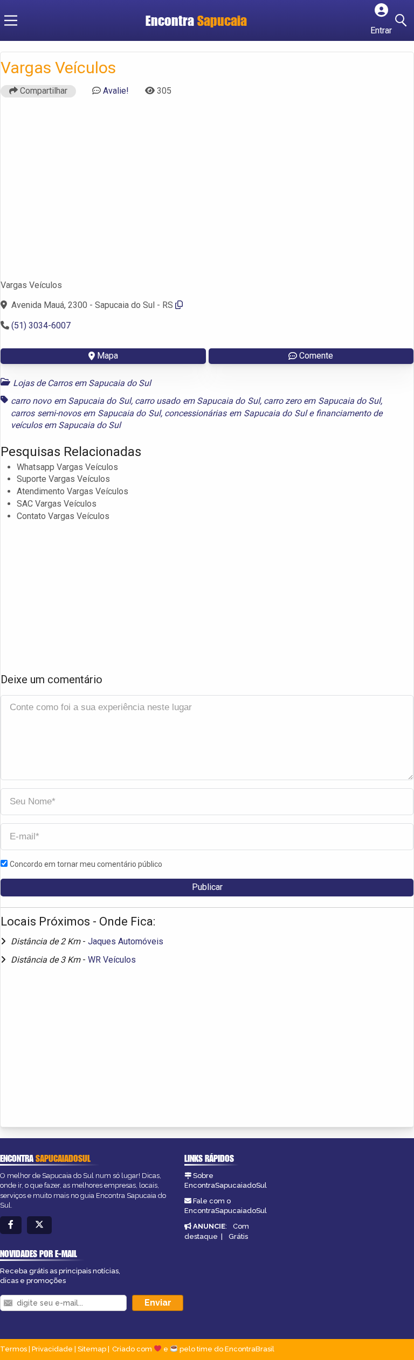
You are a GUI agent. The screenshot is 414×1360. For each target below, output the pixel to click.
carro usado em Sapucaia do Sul (197, 401)
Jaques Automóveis (125, 941)
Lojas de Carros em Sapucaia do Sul (82, 383)
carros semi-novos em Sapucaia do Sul (86, 413)
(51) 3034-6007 (41, 325)
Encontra (171, 20)
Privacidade (52, 1349)
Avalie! (116, 91)
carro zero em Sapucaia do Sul (322, 401)
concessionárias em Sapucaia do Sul (235, 413)
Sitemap (92, 1349)
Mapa (107, 355)
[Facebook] (11, 1225)
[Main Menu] (11, 20)
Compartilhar (42, 91)
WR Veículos (112, 960)
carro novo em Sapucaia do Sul (71, 401)
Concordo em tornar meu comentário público (86, 864)
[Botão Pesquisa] (403, 20)
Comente (316, 355)
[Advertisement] (207, 193)
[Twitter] (39, 1225)
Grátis (238, 1236)
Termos (13, 1349)
